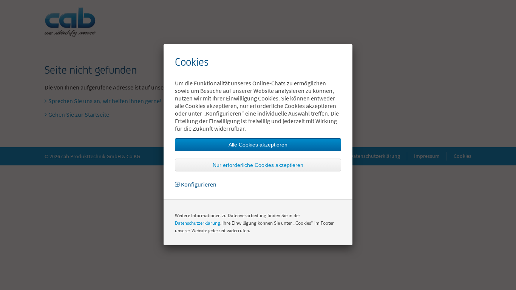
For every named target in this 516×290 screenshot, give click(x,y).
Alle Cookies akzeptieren (258, 145)
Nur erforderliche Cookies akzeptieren (258, 165)
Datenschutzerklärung (197, 223)
